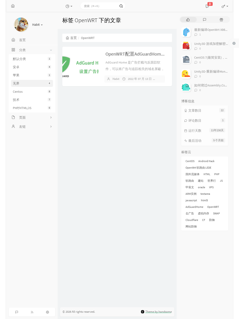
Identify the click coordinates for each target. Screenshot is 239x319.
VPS (211, 187)
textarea (205, 193)
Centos (31, 91)
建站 (201, 180)
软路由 (190, 180)
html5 (204, 200)
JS (221, 180)
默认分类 (31, 59)
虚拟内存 (203, 213)
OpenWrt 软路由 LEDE (198, 167)
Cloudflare (192, 220)
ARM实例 (191, 193)
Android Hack (206, 161)
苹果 (31, 75)
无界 (31, 83)
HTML (207, 174)
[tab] (188, 19)
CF (203, 220)
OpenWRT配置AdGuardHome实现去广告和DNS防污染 (159, 54)
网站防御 (191, 226)
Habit (115, 79)
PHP (216, 174)
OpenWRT (213, 207)
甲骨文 (190, 187)
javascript (191, 200)
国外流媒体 (193, 174)
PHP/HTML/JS (31, 108)
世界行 (211, 180)
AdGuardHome (194, 207)
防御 (212, 220)
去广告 (190, 213)
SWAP (216, 213)
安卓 (31, 67)
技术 (31, 100)
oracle (201, 187)
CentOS (190, 161)
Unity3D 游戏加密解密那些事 (214, 44)
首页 (73, 38)
